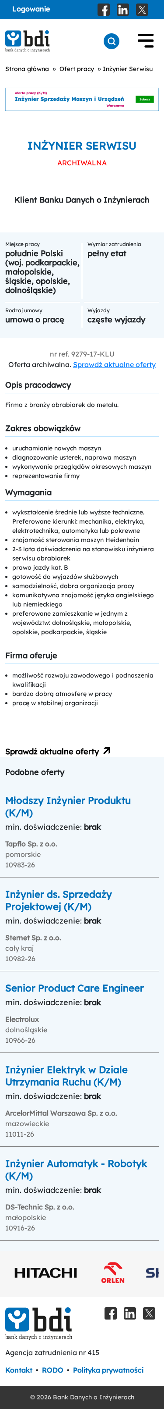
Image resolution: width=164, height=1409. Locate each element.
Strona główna (27, 69)
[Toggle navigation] (146, 41)
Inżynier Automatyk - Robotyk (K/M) (76, 1169)
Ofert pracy (76, 69)
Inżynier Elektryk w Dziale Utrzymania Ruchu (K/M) (66, 1075)
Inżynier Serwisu (128, 69)
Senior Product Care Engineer (74, 988)
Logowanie (31, 8)
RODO (52, 1370)
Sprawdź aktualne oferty (114, 364)
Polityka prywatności (108, 1370)
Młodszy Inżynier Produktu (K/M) (68, 806)
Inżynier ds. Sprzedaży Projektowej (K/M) (58, 900)
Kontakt (18, 1370)
